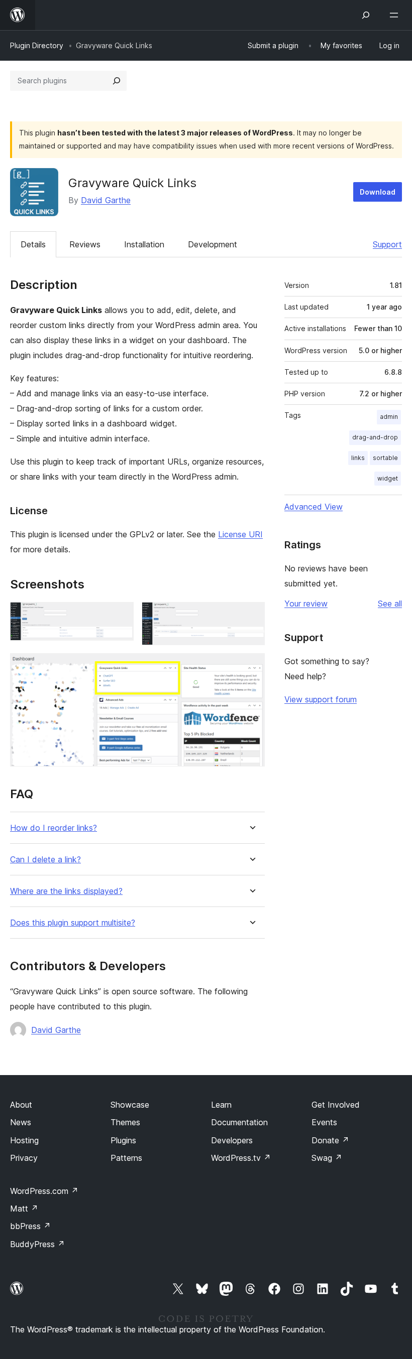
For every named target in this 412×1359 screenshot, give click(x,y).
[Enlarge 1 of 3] (120, 616)
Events (324, 1122)
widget (387, 478)
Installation (144, 244)
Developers (232, 1140)
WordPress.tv (241, 1158)
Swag (327, 1158)
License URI (240, 534)
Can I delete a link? (45, 859)
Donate (330, 1140)
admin (389, 416)
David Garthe (106, 200)
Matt (24, 1208)
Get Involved (336, 1105)
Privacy (24, 1158)
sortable (385, 458)
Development (212, 244)
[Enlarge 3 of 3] (251, 667)
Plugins (123, 1140)
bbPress (30, 1226)
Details (33, 244)
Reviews (84, 244)
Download (377, 192)
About (21, 1105)
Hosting (24, 1140)
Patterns (126, 1158)
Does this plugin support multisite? (72, 923)
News (20, 1122)
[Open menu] (396, 15)
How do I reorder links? (53, 828)
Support (387, 244)
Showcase (130, 1105)
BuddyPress (37, 1244)
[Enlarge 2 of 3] (251, 616)
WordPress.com (44, 1191)
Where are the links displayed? (66, 891)
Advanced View (313, 507)
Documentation (239, 1122)
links (358, 458)
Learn (221, 1105)
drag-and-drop (375, 437)
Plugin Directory (36, 45)
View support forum (320, 699)
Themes (125, 1122)
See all (390, 603)
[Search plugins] (117, 81)
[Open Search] (366, 15)
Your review (306, 603)
